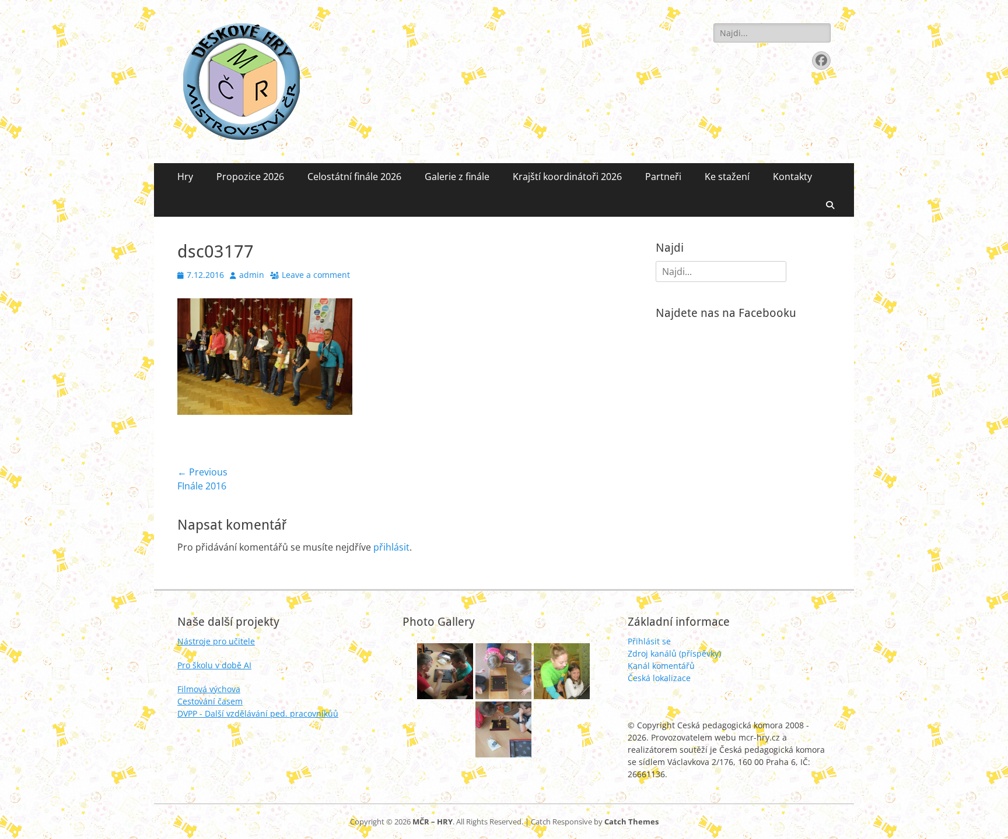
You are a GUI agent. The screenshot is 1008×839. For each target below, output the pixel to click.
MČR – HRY (432, 821)
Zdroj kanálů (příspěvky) (674, 653)
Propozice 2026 (250, 176)
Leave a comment (316, 274)
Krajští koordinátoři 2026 (567, 176)
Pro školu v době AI (214, 665)
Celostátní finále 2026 (354, 176)
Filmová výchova (208, 689)
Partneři (663, 176)
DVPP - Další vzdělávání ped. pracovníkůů (257, 713)
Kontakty (792, 176)
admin (251, 274)
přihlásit (391, 547)
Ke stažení (727, 176)
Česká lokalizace (659, 677)
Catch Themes (631, 821)
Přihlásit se (649, 641)
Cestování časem (210, 701)
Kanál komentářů (661, 665)
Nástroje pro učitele (216, 641)
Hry (185, 176)
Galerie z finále (457, 176)
